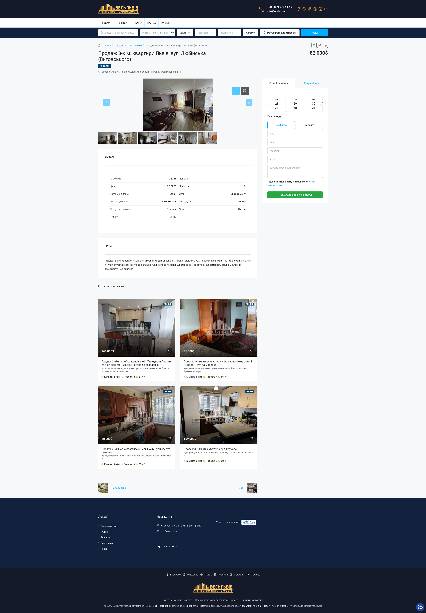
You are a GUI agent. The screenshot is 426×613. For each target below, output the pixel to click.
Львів (104, 548)
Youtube (255, 574)
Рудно (104, 531)
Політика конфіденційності (177, 600)
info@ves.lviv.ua (276, 11)
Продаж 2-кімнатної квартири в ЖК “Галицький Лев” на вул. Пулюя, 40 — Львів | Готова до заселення (136, 363)
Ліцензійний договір (252, 600)
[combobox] (185, 32)
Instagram (239, 574)
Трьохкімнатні (135, 45)
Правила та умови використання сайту (216, 600)
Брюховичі (107, 543)
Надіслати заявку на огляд (295, 194)
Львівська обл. (109, 526)
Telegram (222, 574)
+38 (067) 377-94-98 (279, 6)
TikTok (208, 574)
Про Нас (151, 23)
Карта (138, 23)
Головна (106, 45)
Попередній (118, 487)
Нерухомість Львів (167, 546)
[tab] (236, 91)
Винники (105, 537)
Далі (241, 487)
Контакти (166, 23)
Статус (250, 32)
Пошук (314, 32)
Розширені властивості (281, 32)
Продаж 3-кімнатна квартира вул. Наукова (210, 449)
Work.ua (219, 522)
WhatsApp (193, 574)
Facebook (175, 574)
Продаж (119, 45)
